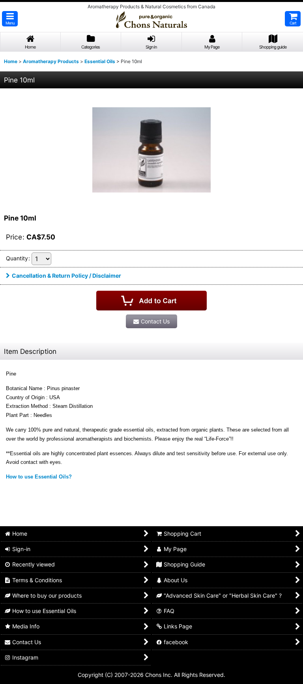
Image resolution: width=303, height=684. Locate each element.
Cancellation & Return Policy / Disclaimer (66, 275)
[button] (10, 18)
